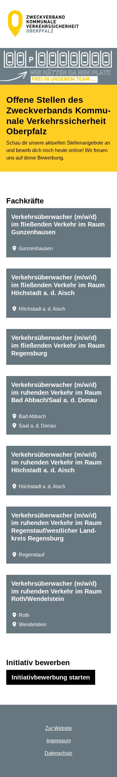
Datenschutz (58, 753)
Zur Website (58, 728)
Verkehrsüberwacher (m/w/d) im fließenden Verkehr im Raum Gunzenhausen (58, 224)
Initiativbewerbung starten (53, 677)
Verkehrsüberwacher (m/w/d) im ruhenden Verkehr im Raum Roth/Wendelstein (56, 591)
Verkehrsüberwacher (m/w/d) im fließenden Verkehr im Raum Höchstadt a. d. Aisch (58, 285)
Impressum (58, 740)
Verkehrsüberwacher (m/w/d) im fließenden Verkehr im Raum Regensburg (58, 345)
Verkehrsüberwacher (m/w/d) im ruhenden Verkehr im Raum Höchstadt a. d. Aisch (56, 462)
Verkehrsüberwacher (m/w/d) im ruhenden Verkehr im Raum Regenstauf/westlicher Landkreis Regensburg (56, 527)
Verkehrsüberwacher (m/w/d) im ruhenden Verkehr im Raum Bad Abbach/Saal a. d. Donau (56, 392)
